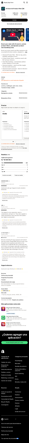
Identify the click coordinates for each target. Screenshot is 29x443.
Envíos (16, 379)
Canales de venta (6, 362)
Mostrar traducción (20, 72)
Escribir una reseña (7, 175)
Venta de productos (6, 369)
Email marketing (19, 373)
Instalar (14, 20)
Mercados (17, 363)
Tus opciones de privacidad (8, 438)
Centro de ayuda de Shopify (6, 392)
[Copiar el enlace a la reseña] (9, 181)
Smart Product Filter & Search (13, 307)
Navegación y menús (6, 93)
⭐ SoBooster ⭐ (5, 290)
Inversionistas (19, 397)
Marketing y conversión (7, 377)
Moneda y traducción (20, 382)
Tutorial (3, 279)
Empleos (17, 394)
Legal (16, 408)
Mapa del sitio (5, 434)
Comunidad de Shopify (7, 399)
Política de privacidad (7, 275)
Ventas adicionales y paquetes (20, 369)
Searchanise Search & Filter (12, 316)
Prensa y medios (19, 400)
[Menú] (27, 2)
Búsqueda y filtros (6, 98)
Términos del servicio (7, 427)
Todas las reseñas (18, 175)
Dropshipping (18, 360)
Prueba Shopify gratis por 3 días (14, 342)
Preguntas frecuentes (7, 277)
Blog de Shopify (5, 402)
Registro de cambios (17, 299)
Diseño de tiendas (6, 375)
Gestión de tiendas (6, 380)
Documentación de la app (8, 282)
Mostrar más (5, 200)
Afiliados (17, 406)
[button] (14, 310)
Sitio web (3, 292)
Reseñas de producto (21, 366)
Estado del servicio (20, 411)
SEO (16, 376)
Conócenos (18, 392)
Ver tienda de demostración (14, 24)
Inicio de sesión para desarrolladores (11, 423)
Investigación (4, 404)
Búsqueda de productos (4, 365)
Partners (17, 403)
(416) (16, 14)
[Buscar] (24, 2)
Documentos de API (6, 396)
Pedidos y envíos (5, 372)
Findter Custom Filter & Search (13, 322)
